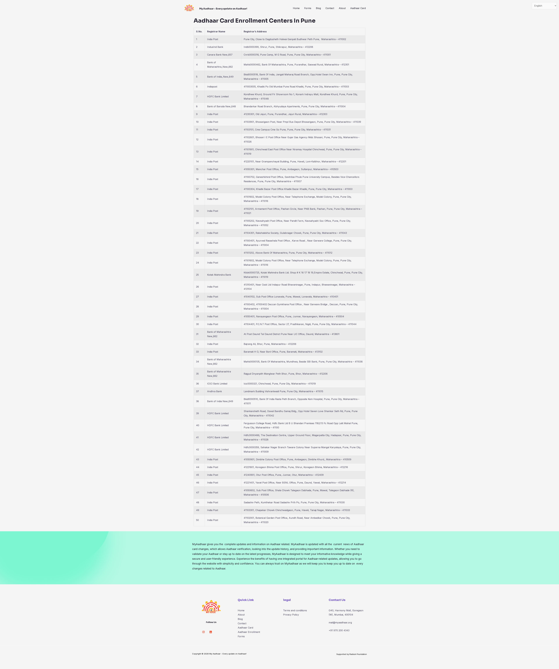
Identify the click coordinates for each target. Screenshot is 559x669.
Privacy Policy (291, 614)
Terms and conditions (295, 610)
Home (296, 8)
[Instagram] (203, 632)
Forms (307, 8)
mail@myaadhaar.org (340, 622)
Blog (318, 8)
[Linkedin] (210, 632)
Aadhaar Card (358, 8)
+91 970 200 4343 (339, 630)
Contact (330, 8)
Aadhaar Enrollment (249, 632)
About (342, 8)
